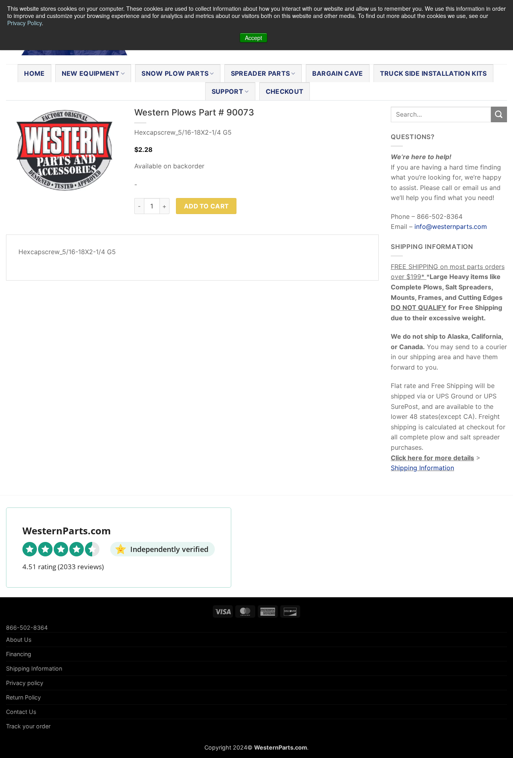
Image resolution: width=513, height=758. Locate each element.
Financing (18, 654)
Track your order (28, 726)
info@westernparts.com (450, 226)
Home (34, 73)
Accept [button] (253, 38)
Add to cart (206, 206)
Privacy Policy (24, 23)
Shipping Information (422, 468)
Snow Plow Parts (174, 73)
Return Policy (23, 697)
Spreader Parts (260, 73)
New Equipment (90, 73)
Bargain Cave (337, 73)
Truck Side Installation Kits (433, 73)
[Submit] (499, 114)
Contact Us (21, 711)
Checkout (285, 91)
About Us (19, 639)
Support (227, 91)
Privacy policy (24, 682)
